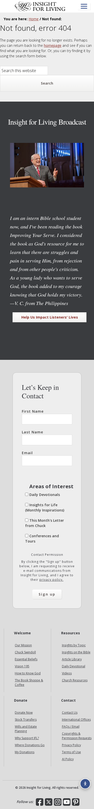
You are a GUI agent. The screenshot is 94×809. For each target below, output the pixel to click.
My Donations (24, 752)
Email (27, 452)
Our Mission (23, 645)
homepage (52, 45)
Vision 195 (22, 666)
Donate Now (24, 712)
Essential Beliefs (26, 659)
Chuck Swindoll (25, 652)
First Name (33, 411)
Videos (67, 673)
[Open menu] (84, 6)
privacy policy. (51, 580)
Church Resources (74, 680)
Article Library (72, 659)
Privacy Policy (71, 745)
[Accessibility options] (85, 783)
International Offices (76, 719)
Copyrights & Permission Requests (76, 735)
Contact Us (69, 712)
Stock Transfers (26, 719)
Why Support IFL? (27, 738)
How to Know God (28, 673)
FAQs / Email (70, 726)
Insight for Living (40, 6)
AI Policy (68, 759)
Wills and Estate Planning (26, 728)
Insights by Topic (74, 645)
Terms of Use (71, 752)
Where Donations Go (30, 745)
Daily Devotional (73, 666)
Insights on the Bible (76, 652)
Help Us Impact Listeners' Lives (49, 317)
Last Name (32, 432)
